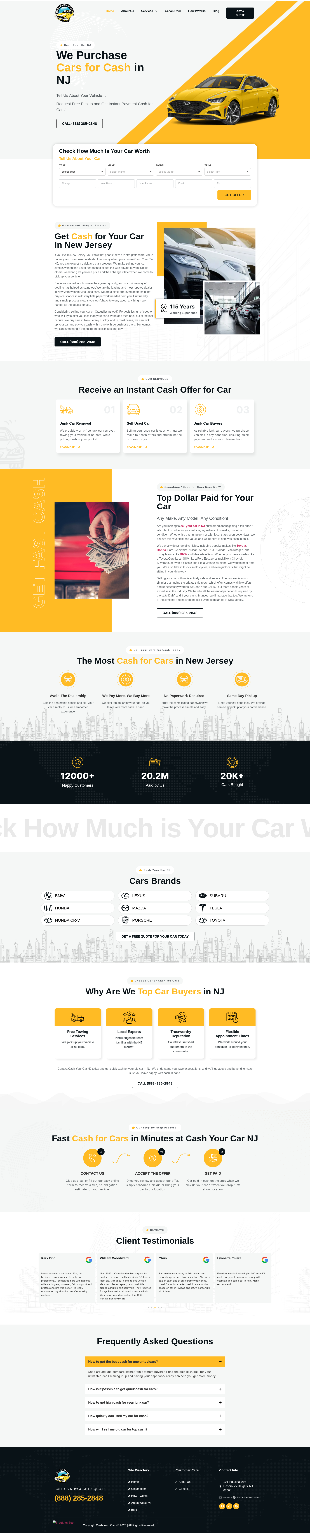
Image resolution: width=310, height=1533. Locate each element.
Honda (161, 550)
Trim (208, 165)
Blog (216, 11)
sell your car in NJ (192, 525)
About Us (127, 11)
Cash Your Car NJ (107, 1525)
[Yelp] (229, 1506)
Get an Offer (173, 11)
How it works (197, 11)
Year (62, 165)
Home (110, 11)
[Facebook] (222, 1506)
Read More (67, 447)
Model (160, 165)
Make (111, 165)
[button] (36, 1278)
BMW (183, 554)
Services (147, 11)
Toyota (241, 545)
